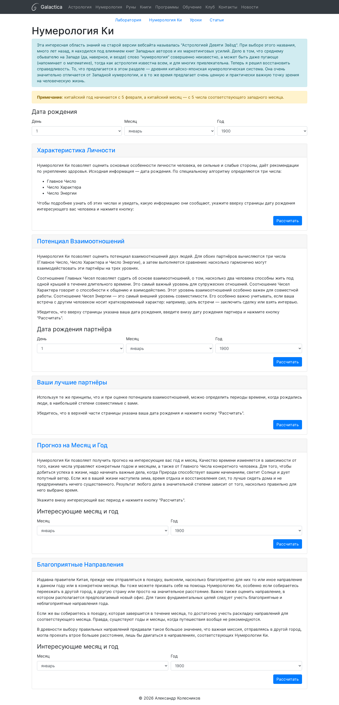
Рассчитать (287, 220)
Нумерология (109, 6)
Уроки (196, 19)
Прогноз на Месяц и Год (72, 445)
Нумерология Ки (165, 19)
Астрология (80, 6)
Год (220, 121)
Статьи (217, 19)
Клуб (210, 6)
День (36, 121)
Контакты (228, 6)
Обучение (192, 6)
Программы (167, 6)
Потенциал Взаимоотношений (80, 241)
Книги (145, 6)
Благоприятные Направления (80, 564)
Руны (131, 6)
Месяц (130, 121)
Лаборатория (128, 19)
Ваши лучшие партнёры (72, 382)
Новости (249, 6)
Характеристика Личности (76, 150)
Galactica (50, 7)
